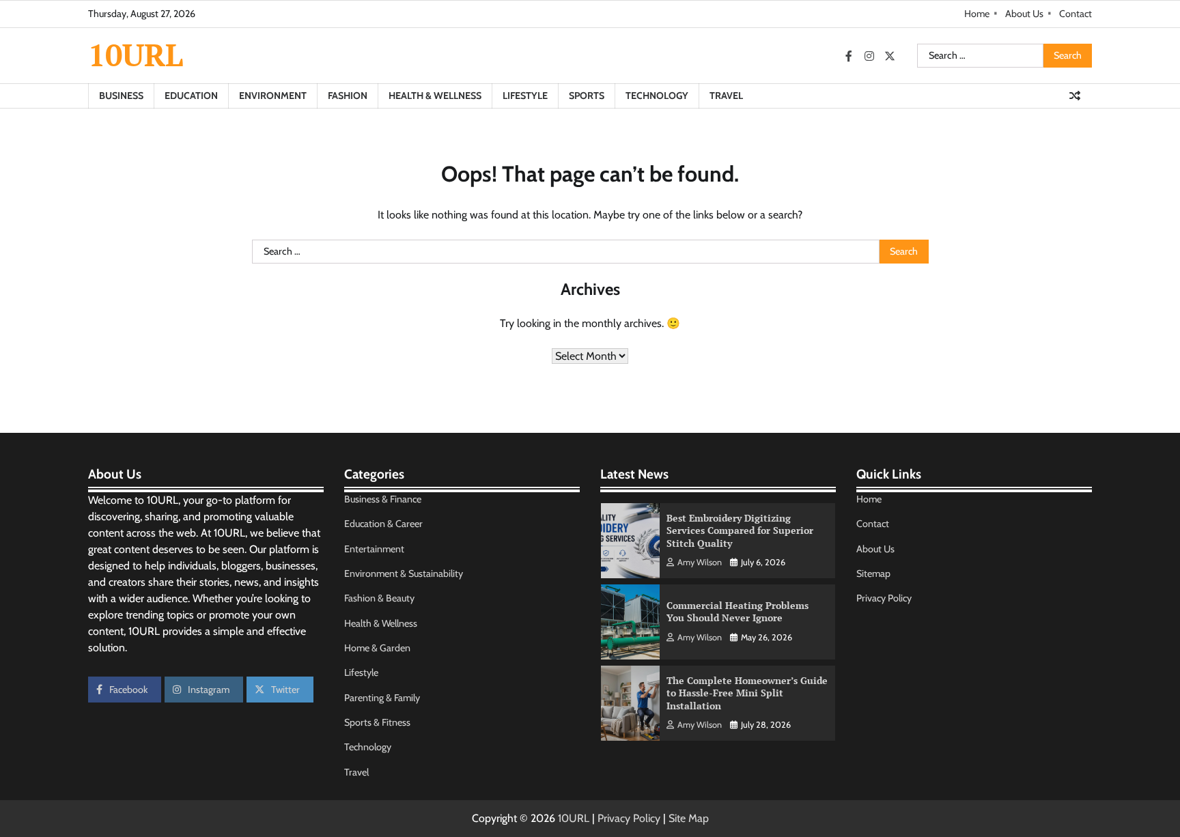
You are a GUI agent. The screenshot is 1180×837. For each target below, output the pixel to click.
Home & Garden (377, 648)
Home (976, 14)
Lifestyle (525, 95)
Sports (586, 95)
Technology (657, 95)
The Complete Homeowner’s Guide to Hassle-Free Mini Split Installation (747, 693)
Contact (1075, 14)
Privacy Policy (884, 598)
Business (121, 95)
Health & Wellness (435, 95)
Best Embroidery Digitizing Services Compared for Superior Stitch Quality (739, 530)
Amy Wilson (699, 562)
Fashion (347, 95)
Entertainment (374, 549)
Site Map (689, 818)
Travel (726, 95)
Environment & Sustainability (403, 573)
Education (191, 95)
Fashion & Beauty (379, 598)
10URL (135, 54)
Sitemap (873, 573)
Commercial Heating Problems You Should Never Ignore (737, 612)
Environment (273, 95)
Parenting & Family (382, 698)
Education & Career (383, 523)
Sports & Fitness (377, 722)
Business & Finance (382, 499)
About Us (1024, 14)
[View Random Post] (1075, 95)
